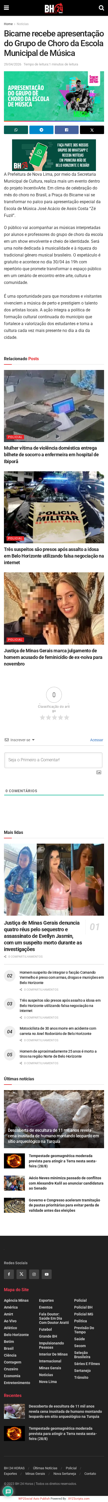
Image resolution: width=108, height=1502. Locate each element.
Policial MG (83, 1314)
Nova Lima (48, 1382)
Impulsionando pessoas (51, 1345)
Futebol (45, 1329)
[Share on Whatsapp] (16, 130)
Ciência (10, 1355)
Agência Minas (16, 1300)
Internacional (50, 1361)
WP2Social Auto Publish (34, 1498)
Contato (90, 1474)
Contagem (12, 1362)
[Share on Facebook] (67, 130)
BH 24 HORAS (14, 1468)
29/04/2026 (12, 64)
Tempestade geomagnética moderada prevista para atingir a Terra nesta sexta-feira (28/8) (63, 1161)
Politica (80, 1321)
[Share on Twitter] (92, 130)
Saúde (79, 1339)
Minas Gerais (50, 1368)
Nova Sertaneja (64, 1474)
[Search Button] (101, 8)
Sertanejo (82, 1370)
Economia (12, 1376)
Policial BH (83, 1307)
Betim (9, 1341)
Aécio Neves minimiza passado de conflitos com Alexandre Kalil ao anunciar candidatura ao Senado (66, 1183)
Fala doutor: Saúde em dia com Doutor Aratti (54, 1318)
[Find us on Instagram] (34, 1274)
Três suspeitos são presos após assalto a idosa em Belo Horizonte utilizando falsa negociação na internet (54, 555)
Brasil (9, 1348)
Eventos (45, 1307)
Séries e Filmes (87, 1364)
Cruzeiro (11, 1369)
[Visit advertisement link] (54, 155)
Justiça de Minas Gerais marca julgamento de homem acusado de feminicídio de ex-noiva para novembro (53, 657)
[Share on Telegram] (41, 130)
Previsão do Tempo (84, 1330)
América (11, 1307)
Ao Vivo (10, 1321)
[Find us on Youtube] (47, 1274)
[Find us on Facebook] (9, 1274)
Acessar (96, 740)
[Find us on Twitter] (21, 1274)
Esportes (46, 1300)
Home (8, 24)
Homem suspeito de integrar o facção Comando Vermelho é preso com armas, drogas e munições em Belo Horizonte (62, 977)
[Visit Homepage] (54, 8)
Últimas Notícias (45, 1468)
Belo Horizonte (16, 1335)
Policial (15, 437)
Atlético (10, 1328)
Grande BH (48, 1336)
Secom (80, 1346)
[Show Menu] (6, 8)
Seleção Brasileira (82, 1355)
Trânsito (81, 1377)
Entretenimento (17, 1383)
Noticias (23, 24)
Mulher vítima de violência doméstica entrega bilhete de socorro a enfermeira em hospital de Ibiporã (51, 454)
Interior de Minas (53, 1354)
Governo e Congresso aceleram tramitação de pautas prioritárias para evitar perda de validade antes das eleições (64, 1205)
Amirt (8, 1314)
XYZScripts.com (79, 1498)
